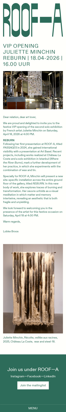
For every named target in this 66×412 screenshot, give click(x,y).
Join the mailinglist (33, 385)
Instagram (17, 376)
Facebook (34, 376)
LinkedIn (50, 376)
